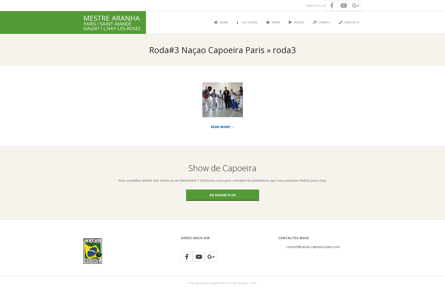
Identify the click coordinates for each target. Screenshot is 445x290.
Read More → (222, 127)
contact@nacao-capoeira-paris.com (313, 247)
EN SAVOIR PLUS (223, 195)
